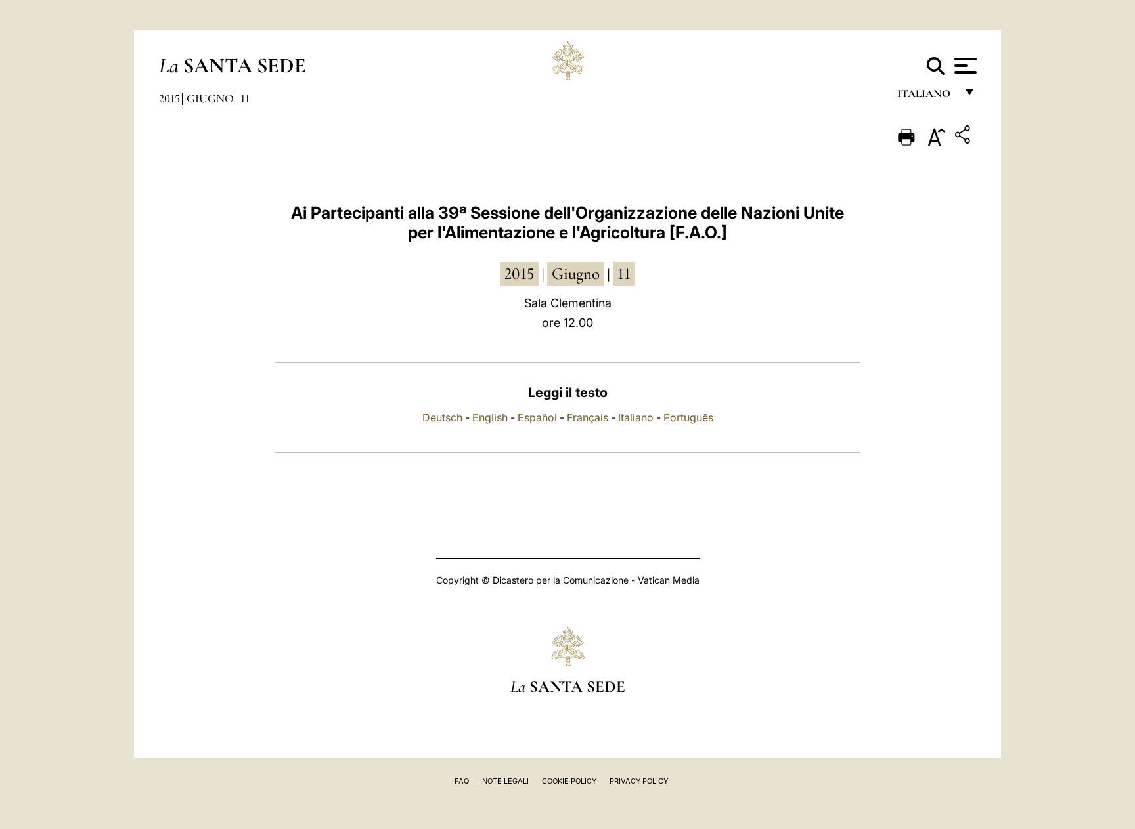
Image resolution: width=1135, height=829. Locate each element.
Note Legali (505, 781)
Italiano (636, 417)
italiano (926, 97)
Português (688, 417)
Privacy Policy (639, 781)
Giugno (210, 98)
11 (245, 98)
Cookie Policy (569, 781)
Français (587, 417)
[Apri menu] (964, 65)
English (490, 417)
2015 (169, 98)
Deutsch (442, 417)
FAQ (462, 781)
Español (537, 417)
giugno (576, 274)
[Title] (964, 136)
